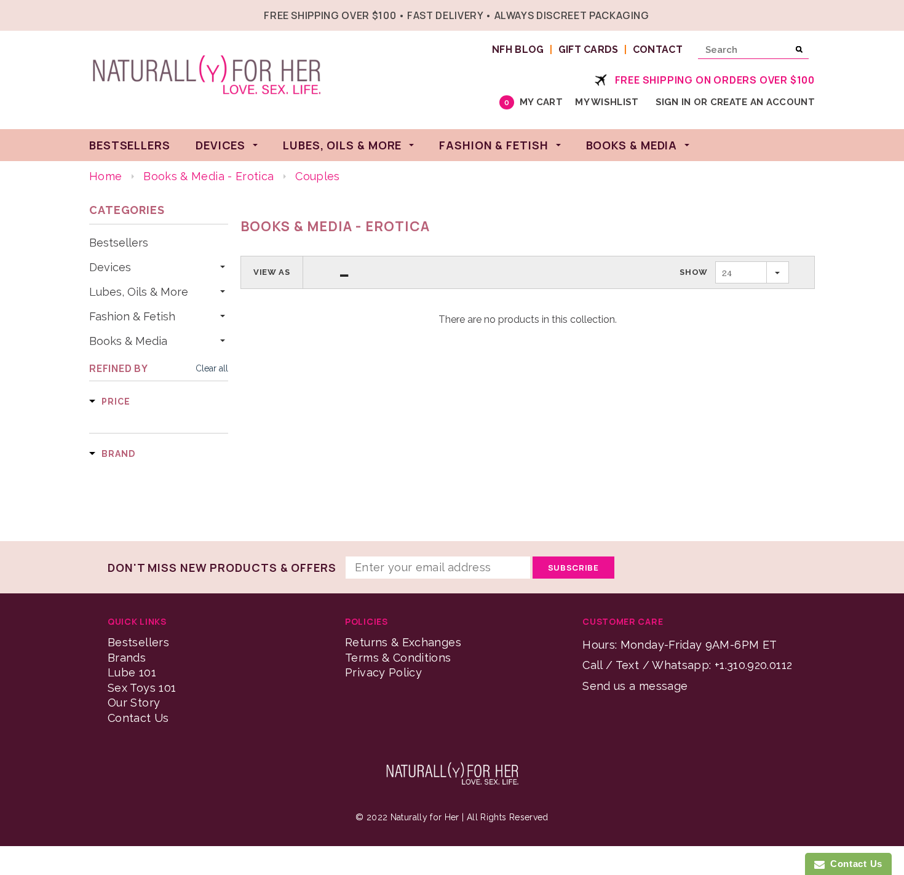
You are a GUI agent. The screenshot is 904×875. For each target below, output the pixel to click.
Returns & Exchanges (403, 642)
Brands (127, 657)
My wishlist (606, 102)
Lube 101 (132, 672)
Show (694, 272)
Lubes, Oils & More (138, 292)
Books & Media (128, 341)
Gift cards (588, 49)
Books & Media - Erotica (208, 176)
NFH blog (518, 49)
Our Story (134, 702)
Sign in (673, 102)
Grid (321, 272)
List (344, 272)
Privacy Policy (383, 672)
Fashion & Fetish (132, 317)
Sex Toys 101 (142, 687)
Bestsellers (118, 243)
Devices (110, 267)
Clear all (212, 368)
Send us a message (635, 685)
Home (105, 176)
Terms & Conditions (398, 657)
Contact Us (138, 717)
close (812, 14)
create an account (762, 102)
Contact (658, 49)
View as (271, 272)
